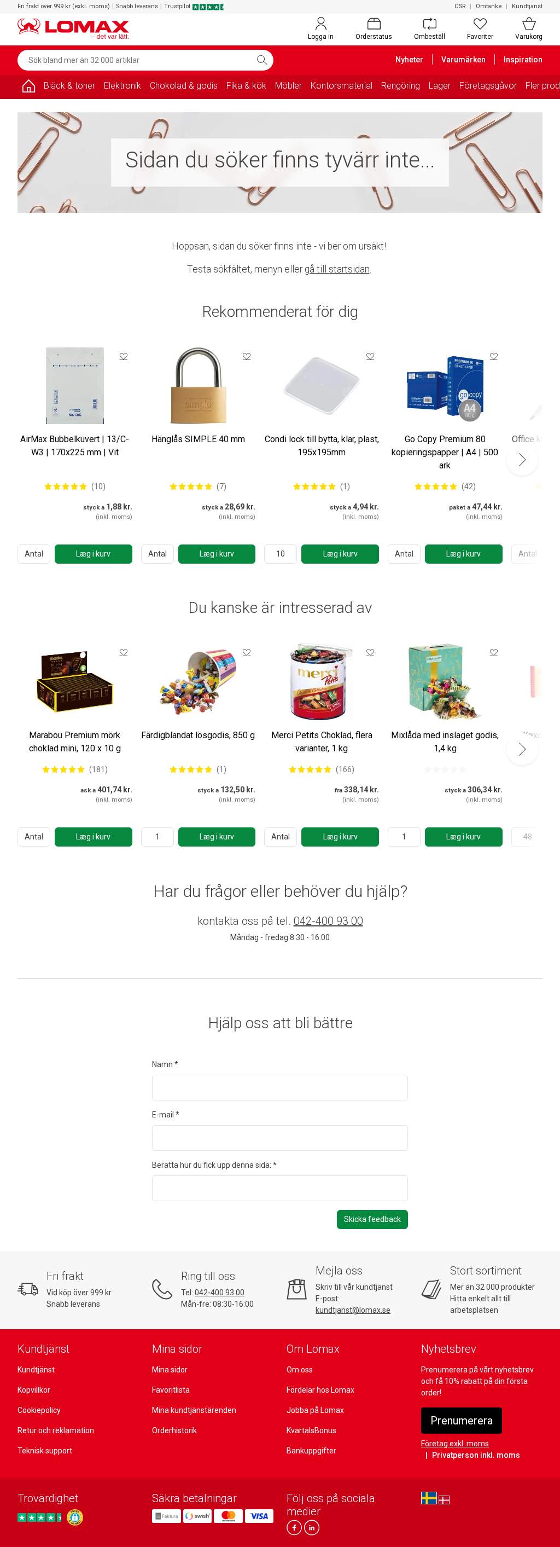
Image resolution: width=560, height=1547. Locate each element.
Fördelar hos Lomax (320, 1390)
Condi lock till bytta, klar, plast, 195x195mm (322, 445)
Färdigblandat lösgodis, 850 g (198, 735)
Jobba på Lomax (315, 1410)
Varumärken (463, 59)
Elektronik (122, 85)
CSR (459, 6)
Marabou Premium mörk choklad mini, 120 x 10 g (75, 742)
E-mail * (165, 1114)
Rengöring (400, 85)
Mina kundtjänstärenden (194, 1410)
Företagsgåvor (488, 85)
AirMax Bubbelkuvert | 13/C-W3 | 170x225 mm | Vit (74, 445)
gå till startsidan (337, 269)
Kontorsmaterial (341, 85)
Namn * (165, 1064)
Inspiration (523, 59)
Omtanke (488, 6)
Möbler (288, 85)
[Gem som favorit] (123, 356)
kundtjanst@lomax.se (353, 1310)
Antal (34, 553)
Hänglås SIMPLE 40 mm (198, 439)
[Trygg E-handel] (75, 1517)
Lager (440, 85)
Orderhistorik (174, 1430)
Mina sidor (170, 1369)
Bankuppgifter (311, 1450)
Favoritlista (171, 1390)
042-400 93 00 (328, 921)
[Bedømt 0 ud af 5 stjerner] (445, 769)
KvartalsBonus (311, 1430)
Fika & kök (246, 85)
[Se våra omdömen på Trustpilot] (41, 1517)
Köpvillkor (34, 1390)
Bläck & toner (69, 85)
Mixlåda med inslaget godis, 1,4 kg (445, 742)
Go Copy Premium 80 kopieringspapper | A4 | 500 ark (445, 452)
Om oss (300, 1369)
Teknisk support (45, 1450)
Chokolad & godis (184, 85)
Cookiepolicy (39, 1410)
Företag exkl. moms (455, 1443)
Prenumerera (461, 1420)
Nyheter (409, 59)
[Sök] (262, 60)
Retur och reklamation (56, 1430)
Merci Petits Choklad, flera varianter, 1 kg (321, 742)
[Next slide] (522, 460)
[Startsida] (28, 88)
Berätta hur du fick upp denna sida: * (214, 1165)
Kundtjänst (527, 6)
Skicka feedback (372, 1219)
